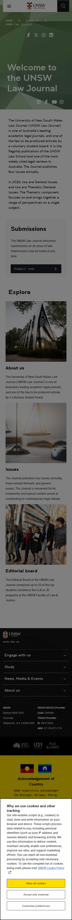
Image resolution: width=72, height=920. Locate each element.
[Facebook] (29, 35)
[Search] (63, 6)
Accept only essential (36, 894)
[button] (36, 268)
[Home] (36, 6)
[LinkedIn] (39, 102)
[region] (36, 859)
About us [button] (12, 690)
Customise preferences (36, 905)
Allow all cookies (36, 883)
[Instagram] (43, 35)
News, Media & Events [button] (23, 679)
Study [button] (9, 667)
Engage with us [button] (17, 655)
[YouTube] (53, 102)
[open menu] (9, 6)
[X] (36, 35)
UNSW (9, 20)
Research (32, 20)
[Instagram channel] (61, 102)
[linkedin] (51, 35)
